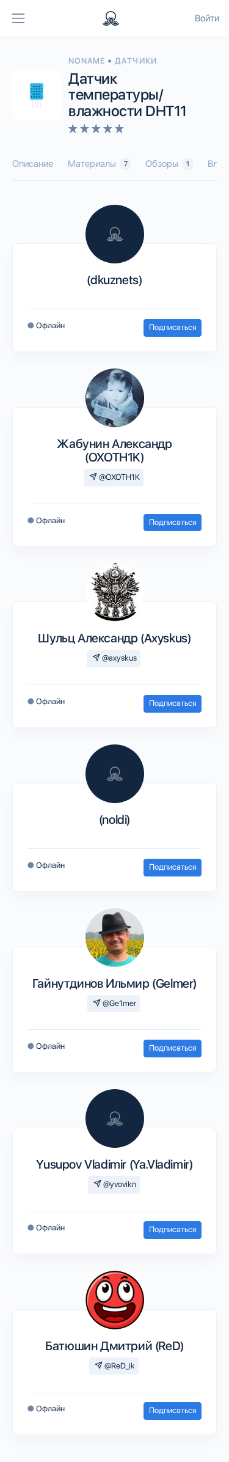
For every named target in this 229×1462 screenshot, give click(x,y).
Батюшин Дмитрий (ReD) (114, 1346)
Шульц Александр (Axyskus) (114, 638)
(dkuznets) (114, 280)
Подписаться (172, 327)
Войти (207, 18)
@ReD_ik (119, 1365)
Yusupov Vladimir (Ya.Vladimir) (114, 1164)
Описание (32, 163)
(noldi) (114, 819)
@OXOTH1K (118, 477)
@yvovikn (118, 1184)
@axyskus (118, 658)
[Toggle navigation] (18, 18)
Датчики (135, 60)
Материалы (98, 163)
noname (87, 60)
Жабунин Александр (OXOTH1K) (114, 450)
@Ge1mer (118, 1003)
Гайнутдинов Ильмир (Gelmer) (114, 983)
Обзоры (167, 163)
